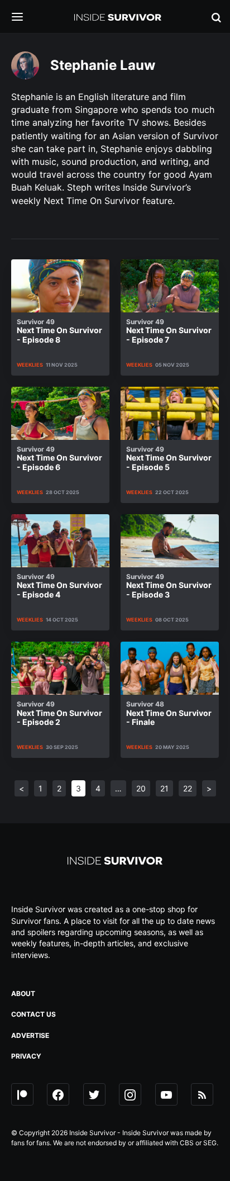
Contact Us (33, 1014)
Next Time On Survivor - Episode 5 (169, 458)
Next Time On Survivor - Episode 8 (59, 331)
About (23, 993)
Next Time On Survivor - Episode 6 (59, 458)
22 (187, 788)
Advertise (30, 1035)
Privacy (26, 1056)
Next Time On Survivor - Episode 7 (169, 331)
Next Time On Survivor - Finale (169, 713)
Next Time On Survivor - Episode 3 (169, 586)
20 (141, 788)
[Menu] (25, 17)
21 (164, 788)
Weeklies (30, 365)
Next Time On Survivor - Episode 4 (59, 586)
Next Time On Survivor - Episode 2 (59, 713)
